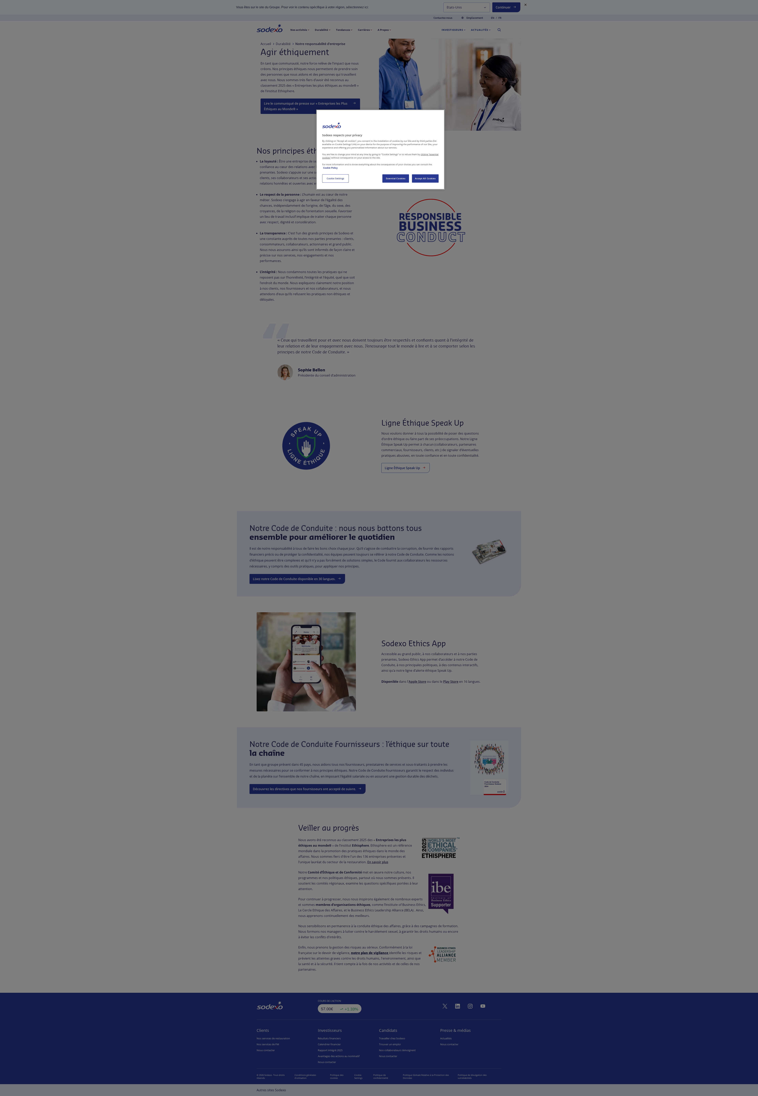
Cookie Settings (335, 178)
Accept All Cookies (425, 178)
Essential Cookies (395, 178)
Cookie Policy (330, 167)
